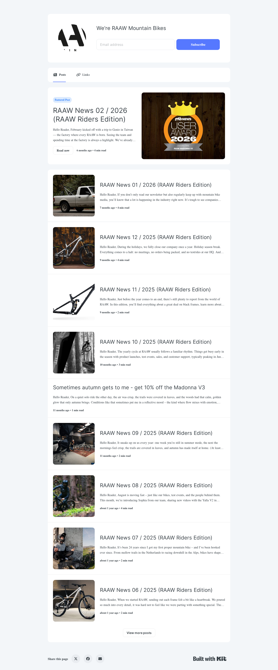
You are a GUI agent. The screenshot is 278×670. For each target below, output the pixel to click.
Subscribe (198, 44)
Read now (63, 150)
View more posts (139, 633)
